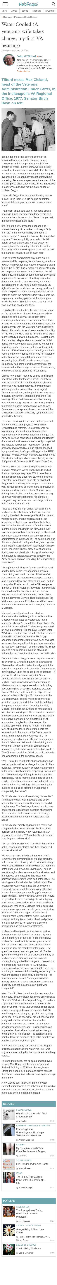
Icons (19, 1173)
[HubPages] (28, 4)
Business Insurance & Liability (33, 1126)
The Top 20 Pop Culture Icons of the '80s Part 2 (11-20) (30, 1180)
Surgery (21, 1145)
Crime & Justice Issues (28, 1226)
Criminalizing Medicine (28, 1248)
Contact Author (23, 71)
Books (25, 11)
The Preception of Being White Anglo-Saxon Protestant (29, 1213)
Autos (14, 11)
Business (37, 11)
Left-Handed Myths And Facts (32, 1164)
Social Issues (23, 1110)
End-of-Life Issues (26, 1245)
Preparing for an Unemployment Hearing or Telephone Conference (30, 1132)
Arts (4, 11)
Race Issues (23, 1207)
